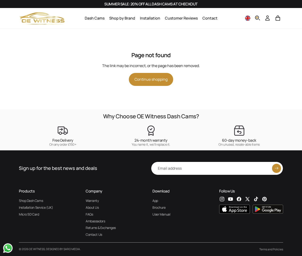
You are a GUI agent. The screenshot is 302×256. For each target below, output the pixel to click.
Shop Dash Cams (31, 200)
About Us (92, 207)
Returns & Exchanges (101, 227)
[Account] (267, 18)
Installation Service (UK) (36, 207)
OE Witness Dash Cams (166, 116)
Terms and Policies (271, 249)
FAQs (89, 214)
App (155, 200)
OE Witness (37, 249)
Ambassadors (95, 221)
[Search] (257, 18)
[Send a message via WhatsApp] (7, 248)
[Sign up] (276, 168)
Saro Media (71, 249)
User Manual (161, 214)
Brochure (159, 207)
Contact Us (94, 234)
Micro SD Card (29, 214)
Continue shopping (151, 79)
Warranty (92, 200)
